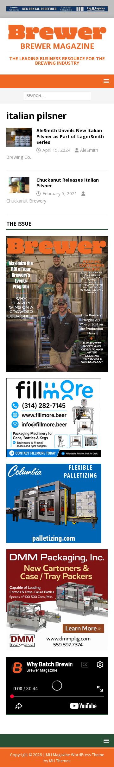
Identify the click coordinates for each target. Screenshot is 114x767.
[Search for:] (57, 95)
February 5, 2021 (59, 193)
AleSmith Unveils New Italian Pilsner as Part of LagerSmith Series (70, 136)
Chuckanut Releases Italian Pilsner (67, 183)
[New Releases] (19, 137)
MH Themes (59, 761)
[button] (105, 81)
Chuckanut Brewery (26, 201)
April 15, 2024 (56, 150)
